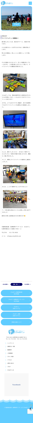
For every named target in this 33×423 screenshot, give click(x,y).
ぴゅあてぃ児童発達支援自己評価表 (21, 293)
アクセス (9, 360)
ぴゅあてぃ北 (10, 370)
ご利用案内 (10, 353)
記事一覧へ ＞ (16, 284)
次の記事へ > (28, 284)
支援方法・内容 (11, 346)
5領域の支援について (21, 322)
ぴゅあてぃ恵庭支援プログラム (22, 314)
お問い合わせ (10, 363)
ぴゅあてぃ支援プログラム (22, 307)
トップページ (10, 343)
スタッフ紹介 (10, 356)
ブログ (9, 366)
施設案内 (9, 350)
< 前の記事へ (5, 284)
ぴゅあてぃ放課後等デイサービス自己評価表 (20, 300)
